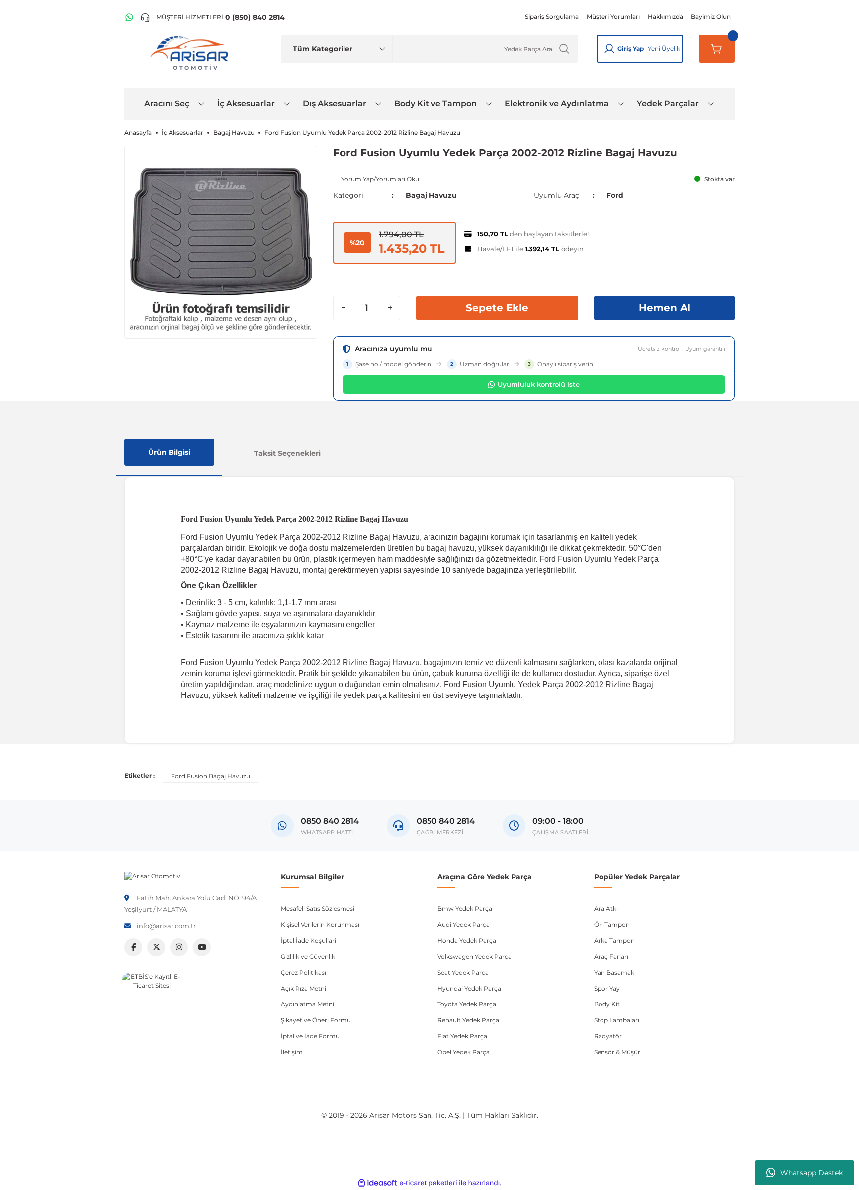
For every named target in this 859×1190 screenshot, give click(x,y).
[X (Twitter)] (156, 947)
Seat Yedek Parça (463, 972)
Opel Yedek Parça (463, 1052)
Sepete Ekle (497, 308)
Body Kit (607, 1004)
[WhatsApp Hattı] (129, 17)
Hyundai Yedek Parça (469, 988)
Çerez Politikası (303, 972)
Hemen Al (664, 308)
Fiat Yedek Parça (462, 1036)
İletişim (292, 1052)
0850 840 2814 (446, 821)
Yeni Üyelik (664, 48)
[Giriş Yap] (609, 49)
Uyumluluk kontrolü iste (539, 384)
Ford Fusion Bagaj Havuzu (210, 776)
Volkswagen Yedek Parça (474, 956)
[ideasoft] (377, 1183)
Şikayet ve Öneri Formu (316, 1020)
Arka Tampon (614, 940)
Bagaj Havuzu (431, 195)
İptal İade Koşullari (308, 940)
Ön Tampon (612, 924)
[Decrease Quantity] (343, 308)
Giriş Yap (630, 48)
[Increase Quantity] (390, 308)
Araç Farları (611, 956)
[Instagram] (179, 947)
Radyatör (608, 1036)
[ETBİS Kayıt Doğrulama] (151, 1002)
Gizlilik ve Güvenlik (308, 956)
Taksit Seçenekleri (287, 453)
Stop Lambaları (616, 1020)
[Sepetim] (717, 49)
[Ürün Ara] (564, 49)
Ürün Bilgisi (169, 452)
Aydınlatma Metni (307, 1004)
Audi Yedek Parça (463, 924)
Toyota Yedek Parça (466, 1004)
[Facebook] (133, 947)
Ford (614, 195)
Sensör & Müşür (617, 1052)
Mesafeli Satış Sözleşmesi (317, 908)
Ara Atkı (606, 908)
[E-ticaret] (428, 1183)
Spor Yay (607, 988)
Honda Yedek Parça (466, 940)
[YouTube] (202, 947)
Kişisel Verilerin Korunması (320, 924)
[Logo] (152, 875)
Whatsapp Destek (811, 1172)
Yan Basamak (614, 972)
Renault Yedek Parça (468, 1020)
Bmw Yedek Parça (464, 908)
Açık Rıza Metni (303, 988)
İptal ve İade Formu (310, 1036)
